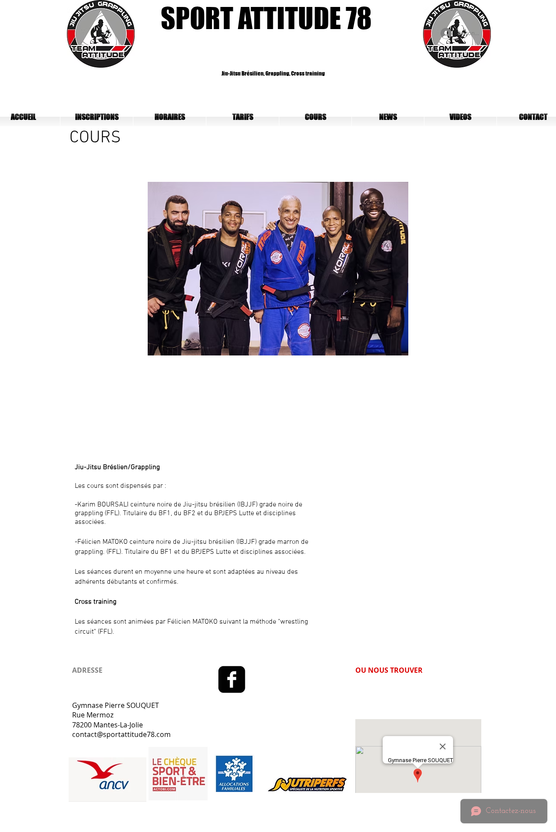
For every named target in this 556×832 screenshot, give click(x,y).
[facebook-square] (231, 679)
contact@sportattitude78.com (121, 734)
